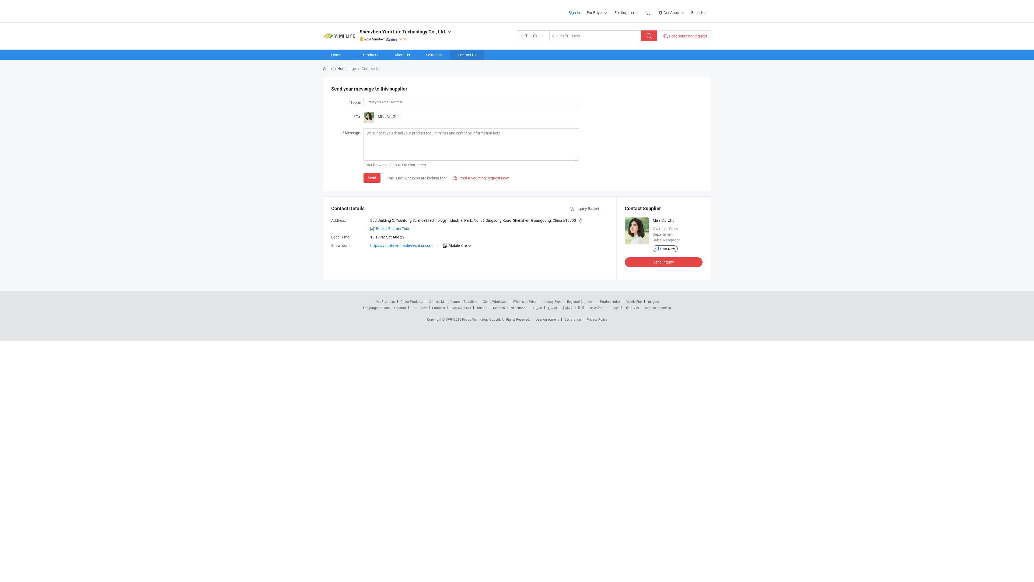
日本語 (567, 308)
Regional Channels (580, 301)
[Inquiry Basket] (649, 12)
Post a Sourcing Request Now (481, 178)
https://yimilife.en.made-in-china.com (401, 245)
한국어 (552, 308)
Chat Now (667, 249)
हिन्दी (581, 308)
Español (400, 308)
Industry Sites (551, 301)
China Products (411, 301)
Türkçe (614, 308)
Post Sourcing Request (688, 36)
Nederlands (519, 308)
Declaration (572, 319)
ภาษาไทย (596, 308)
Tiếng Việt (631, 308)
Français (438, 308)
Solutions (434, 54)
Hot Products (385, 301)
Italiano (481, 308)
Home (336, 54)
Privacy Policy (597, 319)
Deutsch (499, 308)
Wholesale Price (524, 301)
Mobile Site (634, 301)
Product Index (610, 301)
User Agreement (547, 319)
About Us (402, 54)
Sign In (574, 12)
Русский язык (460, 308)
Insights (653, 301)
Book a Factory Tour (393, 228)
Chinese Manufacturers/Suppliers (453, 301)
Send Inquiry (663, 262)
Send (372, 177)
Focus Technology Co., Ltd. (482, 319)
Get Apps (671, 12)
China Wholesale (495, 301)
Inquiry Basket (587, 208)
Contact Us (467, 54)
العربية (537, 308)
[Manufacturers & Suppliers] (357, 10)
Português (419, 308)
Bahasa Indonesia (658, 308)
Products (370, 54)
